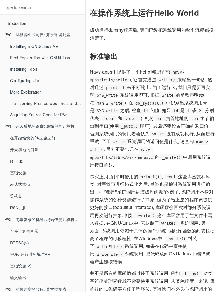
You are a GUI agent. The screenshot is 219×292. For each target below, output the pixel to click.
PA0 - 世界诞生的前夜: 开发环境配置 (37, 34)
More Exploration (26, 92)
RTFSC (17, 161)
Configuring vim (24, 80)
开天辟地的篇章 (24, 149)
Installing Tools (24, 69)
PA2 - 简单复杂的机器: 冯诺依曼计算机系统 (43, 219)
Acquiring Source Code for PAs (38, 114)
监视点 (16, 196)
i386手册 (18, 207)
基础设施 (18, 172)
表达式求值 (20, 184)
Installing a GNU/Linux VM (34, 46)
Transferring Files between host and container (47, 103)
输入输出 (18, 277)
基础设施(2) (20, 266)
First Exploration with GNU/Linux (40, 57)
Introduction (15, 23)
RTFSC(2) (19, 243)
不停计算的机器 (24, 231)
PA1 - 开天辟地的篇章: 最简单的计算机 (39, 126)
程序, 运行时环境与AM (30, 254)
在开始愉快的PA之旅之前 (32, 138)
